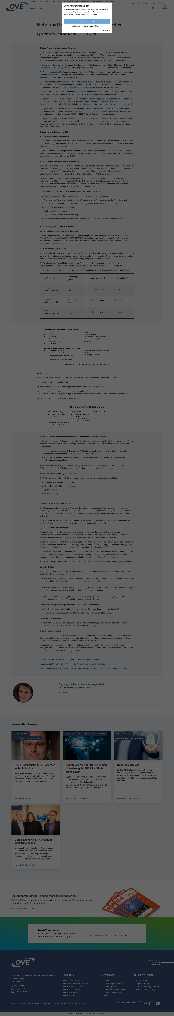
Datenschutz (106, 31)
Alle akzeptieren (87, 21)
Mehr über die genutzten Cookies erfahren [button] (85, 26)
